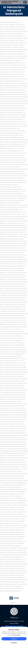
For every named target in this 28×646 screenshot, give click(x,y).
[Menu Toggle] (25, 2)
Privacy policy (17, 635)
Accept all (14, 638)
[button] (11, 602)
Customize (14, 642)
